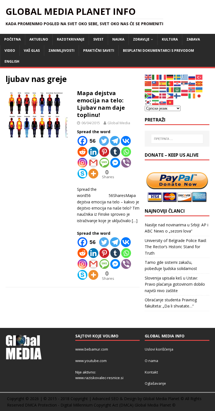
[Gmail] (93, 163)
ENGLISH (11, 61)
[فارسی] (155, 102)
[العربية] (177, 89)
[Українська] (199, 89)
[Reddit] (82, 152)
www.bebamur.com (91, 349)
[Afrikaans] (148, 95)
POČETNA (12, 39)
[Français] (163, 76)
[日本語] (199, 95)
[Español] (163, 83)
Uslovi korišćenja (159, 349)
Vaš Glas (32, 50)
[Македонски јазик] (199, 83)
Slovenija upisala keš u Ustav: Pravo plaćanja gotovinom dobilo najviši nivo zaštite (175, 284)
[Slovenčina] (163, 102)
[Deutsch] (170, 76)
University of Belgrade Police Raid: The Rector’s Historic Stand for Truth (176, 247)
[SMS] (104, 163)
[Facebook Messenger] (115, 163)
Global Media (119, 122)
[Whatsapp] (126, 152)
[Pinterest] (104, 152)
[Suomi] (177, 95)
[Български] (148, 89)
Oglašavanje (155, 383)
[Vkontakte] (126, 141)
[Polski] (184, 89)
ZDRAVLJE (141, 39)
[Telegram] (115, 141)
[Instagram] (82, 163)
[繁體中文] (155, 83)
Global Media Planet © (155, 405)
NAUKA (118, 39)
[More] (93, 174)
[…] (134, 220)
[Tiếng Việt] (170, 102)
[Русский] (192, 76)
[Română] (170, 89)
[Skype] (82, 174)
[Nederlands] (163, 89)
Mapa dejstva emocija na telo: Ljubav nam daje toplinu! (101, 104)
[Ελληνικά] (184, 76)
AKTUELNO (38, 39)
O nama (151, 360)
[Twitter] (104, 141)
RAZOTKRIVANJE (71, 39)
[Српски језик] (184, 83)
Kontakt (151, 372)
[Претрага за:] (177, 139)
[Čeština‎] (155, 95)
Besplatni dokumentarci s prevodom (158, 50)
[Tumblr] (115, 152)
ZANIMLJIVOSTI (61, 50)
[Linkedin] (93, 152)
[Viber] (126, 163)
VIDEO (9, 50)
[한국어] (148, 102)
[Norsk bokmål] (192, 89)
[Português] (170, 83)
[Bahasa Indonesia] (184, 95)
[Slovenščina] (192, 83)
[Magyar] (155, 89)
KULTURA (170, 39)
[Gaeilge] (192, 95)
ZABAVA (193, 39)
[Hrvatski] (177, 83)
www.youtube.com (91, 360)
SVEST (98, 39)
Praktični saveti (98, 50)
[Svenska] (177, 76)
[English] (148, 76)
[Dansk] (163, 95)
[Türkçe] (199, 76)
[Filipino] (170, 95)
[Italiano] (155, 76)
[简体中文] (148, 83)
